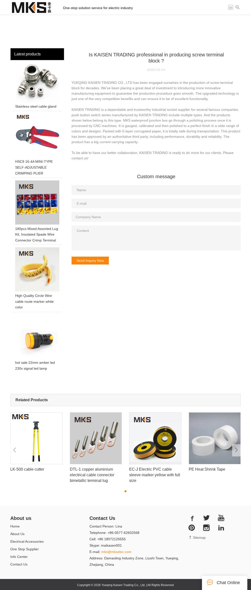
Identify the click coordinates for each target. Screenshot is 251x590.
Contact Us (18, 564)
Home (15, 526)
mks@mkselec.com (116, 552)
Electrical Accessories (27, 541)
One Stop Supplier (24, 549)
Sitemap (199, 538)
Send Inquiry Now (90, 261)
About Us (17, 534)
